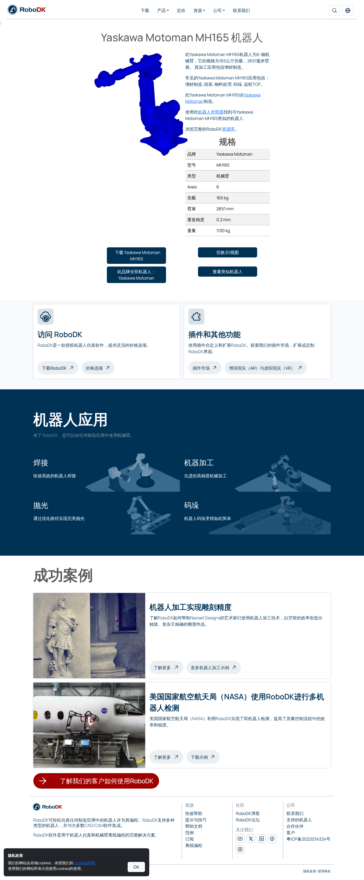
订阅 (189, 839)
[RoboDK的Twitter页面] (250, 838)
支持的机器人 (299, 820)
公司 (217, 10)
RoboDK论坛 (248, 820)
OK (136, 867)
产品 (161, 10)
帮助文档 (193, 826)
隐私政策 (309, 871)
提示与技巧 (196, 820)
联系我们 (241, 10)
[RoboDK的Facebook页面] (272, 838)
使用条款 (324, 871)
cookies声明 (84, 862)
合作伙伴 (295, 826)
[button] (347, 10)
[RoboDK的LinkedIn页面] (261, 838)
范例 (189, 832)
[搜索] (334, 10)
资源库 (228, 129)
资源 (197, 10)
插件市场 (201, 368)
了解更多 (168, 667)
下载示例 (199, 757)
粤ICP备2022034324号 (308, 839)
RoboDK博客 (248, 813)
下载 (145, 10)
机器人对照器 (211, 112)
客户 (290, 832)
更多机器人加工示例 (210, 668)
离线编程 (193, 845)
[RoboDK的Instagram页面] (240, 849)
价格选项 (94, 368)
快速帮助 (193, 813)
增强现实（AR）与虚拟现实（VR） (262, 368)
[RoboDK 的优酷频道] (240, 838)
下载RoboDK (54, 368)
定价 (181, 10)
